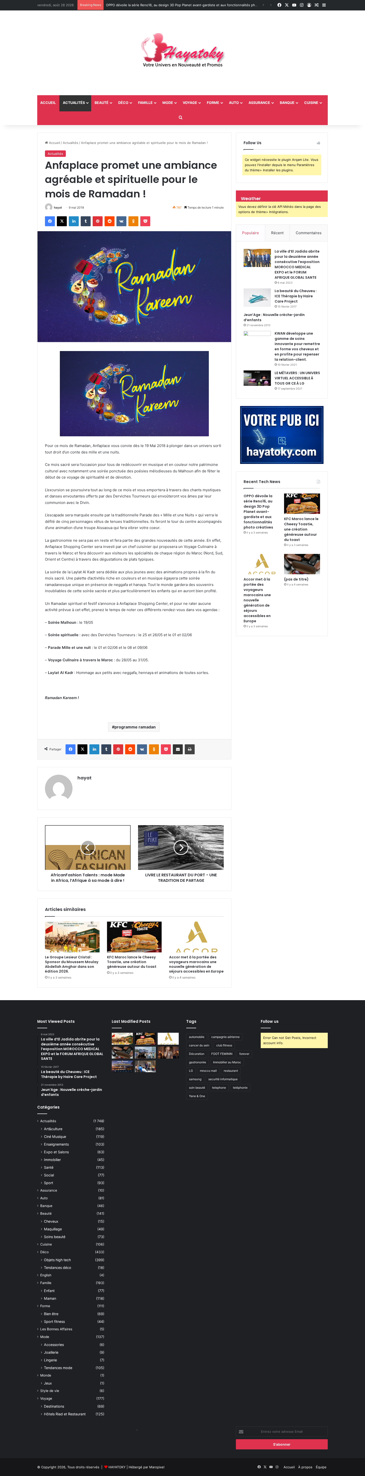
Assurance (259, 102)
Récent (277, 232)
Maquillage (53, 1229)
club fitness (224, 1045)
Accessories (54, 1344)
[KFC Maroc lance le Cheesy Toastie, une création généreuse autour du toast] (134, 937)
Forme (213, 102)
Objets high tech (57, 1260)
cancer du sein (199, 1045)
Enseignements (56, 1144)
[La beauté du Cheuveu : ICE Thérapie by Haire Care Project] (257, 297)
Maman (50, 1298)
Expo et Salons (56, 1152)
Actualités (74, 102)
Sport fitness (54, 1321)
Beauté (102, 102)
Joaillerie (51, 1352)
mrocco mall (208, 1071)
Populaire (250, 232)
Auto (234, 102)
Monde (45, 1375)
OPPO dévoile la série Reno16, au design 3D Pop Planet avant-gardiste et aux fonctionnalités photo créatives (190, 5)
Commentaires (309, 232)
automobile (196, 1037)
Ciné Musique (55, 1136)
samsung (195, 1079)
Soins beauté (54, 1237)
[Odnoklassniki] (133, 221)
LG (191, 1071)
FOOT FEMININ (221, 1054)
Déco (123, 102)
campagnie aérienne (225, 1037)
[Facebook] (50, 221)
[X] (62, 221)
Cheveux (51, 1221)
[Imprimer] (190, 749)
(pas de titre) (296, 579)
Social (49, 1175)
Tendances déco (57, 1267)
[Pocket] (145, 221)
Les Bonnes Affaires (56, 1329)
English (45, 1275)
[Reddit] (109, 221)
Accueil (54, 143)
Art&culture (53, 1129)
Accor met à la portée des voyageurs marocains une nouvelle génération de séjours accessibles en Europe (196, 964)
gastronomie (197, 1062)
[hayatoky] (182, 52)
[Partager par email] (178, 749)
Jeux (48, 1383)
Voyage (190, 102)
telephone (219, 1087)
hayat (58, 207)
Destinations (54, 1406)
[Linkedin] (74, 221)
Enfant (49, 1291)
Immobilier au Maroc (227, 1062)
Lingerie (50, 1360)
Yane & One (197, 1096)
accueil (48, 102)
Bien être (51, 1314)
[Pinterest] (98, 221)
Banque (287, 102)
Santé (48, 1167)
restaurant (231, 1071)
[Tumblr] (86, 221)
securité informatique (223, 1079)
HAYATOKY (117, 1467)
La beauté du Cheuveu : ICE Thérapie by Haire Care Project (296, 296)
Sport (48, 1183)
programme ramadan (135, 726)
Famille (145, 102)
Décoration (196, 1054)
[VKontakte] (121, 221)
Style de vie (49, 1391)
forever (244, 1054)
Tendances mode (58, 1368)
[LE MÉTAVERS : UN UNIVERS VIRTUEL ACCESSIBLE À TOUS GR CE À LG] (257, 378)
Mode (167, 102)
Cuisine (311, 102)
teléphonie (240, 1087)
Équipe (321, 1467)
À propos (305, 1467)
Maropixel (156, 1467)
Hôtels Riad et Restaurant (65, 1414)
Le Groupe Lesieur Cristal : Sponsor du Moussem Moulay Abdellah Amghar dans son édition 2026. (71, 964)
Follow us (270, 1021)
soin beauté (197, 1087)
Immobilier (52, 1160)
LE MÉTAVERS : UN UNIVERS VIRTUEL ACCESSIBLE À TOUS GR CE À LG (297, 378)
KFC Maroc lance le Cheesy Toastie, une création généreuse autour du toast (131, 962)
